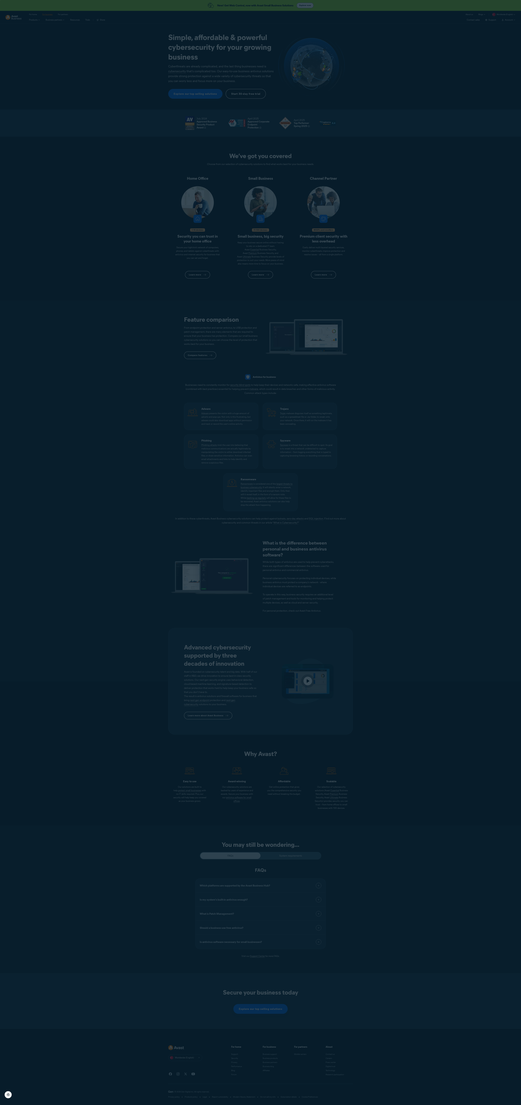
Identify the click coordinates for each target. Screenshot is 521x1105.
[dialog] (260, 552)
